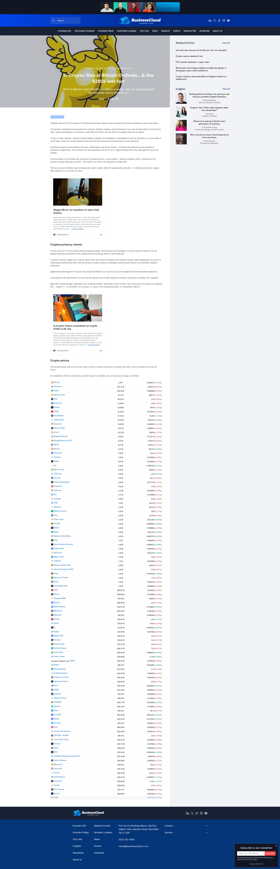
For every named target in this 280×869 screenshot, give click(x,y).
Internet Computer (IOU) (63, 569)
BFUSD (57, 524)
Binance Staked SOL (62, 565)
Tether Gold (58, 519)
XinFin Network (60, 760)
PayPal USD (59, 548)
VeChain (57, 723)
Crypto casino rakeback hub (189, 56)
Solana (57, 407)
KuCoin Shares (60, 648)
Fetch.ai (57, 744)
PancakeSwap (60, 669)
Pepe (56, 540)
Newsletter (190, 31)
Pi (54, 627)
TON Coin (58, 474)
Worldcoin (58, 611)
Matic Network (59, 607)
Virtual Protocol (60, 698)
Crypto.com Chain (61, 677)
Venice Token (59, 656)
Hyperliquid (58, 416)
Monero (57, 449)
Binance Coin (59, 395)
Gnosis (57, 773)
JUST (56, 590)
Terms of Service (249, 859)
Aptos (56, 748)
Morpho (57, 602)
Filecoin (57, 706)
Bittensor (57, 507)
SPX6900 (57, 702)
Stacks (56, 719)
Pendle (57, 785)
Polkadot (57, 561)
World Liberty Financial (63, 544)
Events (176, 31)
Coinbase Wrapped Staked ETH (67, 756)
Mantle (56, 528)
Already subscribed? (256, 864)
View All (226, 43)
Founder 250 (64, 31)
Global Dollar (59, 644)
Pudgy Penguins (61, 673)
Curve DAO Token (61, 739)
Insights (165, 31)
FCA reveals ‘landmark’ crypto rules (192, 62)
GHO (56, 752)
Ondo (56, 582)
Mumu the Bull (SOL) (62, 536)
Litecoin (57, 478)
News (155, 31)
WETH (56, 445)
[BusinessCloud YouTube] (228, 20)
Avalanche (58, 486)
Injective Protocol (61, 681)
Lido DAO (58, 769)
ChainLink (58, 453)
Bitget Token (59, 557)
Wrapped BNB (60, 598)
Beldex (57, 665)
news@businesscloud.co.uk (133, 846)
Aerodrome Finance (62, 731)
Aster (56, 573)
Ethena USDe (59, 428)
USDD (56, 690)
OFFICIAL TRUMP (61, 735)
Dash (56, 710)
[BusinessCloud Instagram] (223, 20)
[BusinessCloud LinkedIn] (210, 20)
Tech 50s (144, 31)
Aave (56, 515)
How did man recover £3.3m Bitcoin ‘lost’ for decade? (201, 50)
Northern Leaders (126, 31)
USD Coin (58, 403)
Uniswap (57, 499)
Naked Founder (102, 825)
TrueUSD (57, 715)
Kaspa (56, 631)
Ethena (57, 594)
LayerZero (58, 781)
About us (217, 31)
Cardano (57, 457)
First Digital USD (60, 586)
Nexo (56, 685)
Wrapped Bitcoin (61, 436)
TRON (56, 411)
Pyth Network (59, 777)
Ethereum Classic (61, 577)
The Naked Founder (84, 31)
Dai (55, 465)
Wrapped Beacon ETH (63, 440)
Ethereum (58, 386)
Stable (72, 661)
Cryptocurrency (57, 117)
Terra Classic (59, 789)
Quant (56, 623)
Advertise (204, 31)
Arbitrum (57, 694)
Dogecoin (58, 424)
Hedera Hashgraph (61, 482)
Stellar (56, 461)
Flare (56, 727)
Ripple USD (58, 636)
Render (57, 619)
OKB (56, 503)
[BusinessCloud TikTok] (219, 20)
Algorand (57, 615)
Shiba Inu (58, 490)
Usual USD (58, 652)
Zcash (56, 432)
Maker (56, 532)
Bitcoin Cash (59, 470)
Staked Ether (59, 420)
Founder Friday (106, 31)
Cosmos (57, 640)
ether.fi (56, 793)
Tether (56, 391)
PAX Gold (58, 553)
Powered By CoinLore (154, 797)
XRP (55, 399)
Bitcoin (57, 382)
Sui (55, 494)
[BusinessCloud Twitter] (214, 20)
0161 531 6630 (126, 839)
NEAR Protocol (60, 511)
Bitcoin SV (58, 764)
